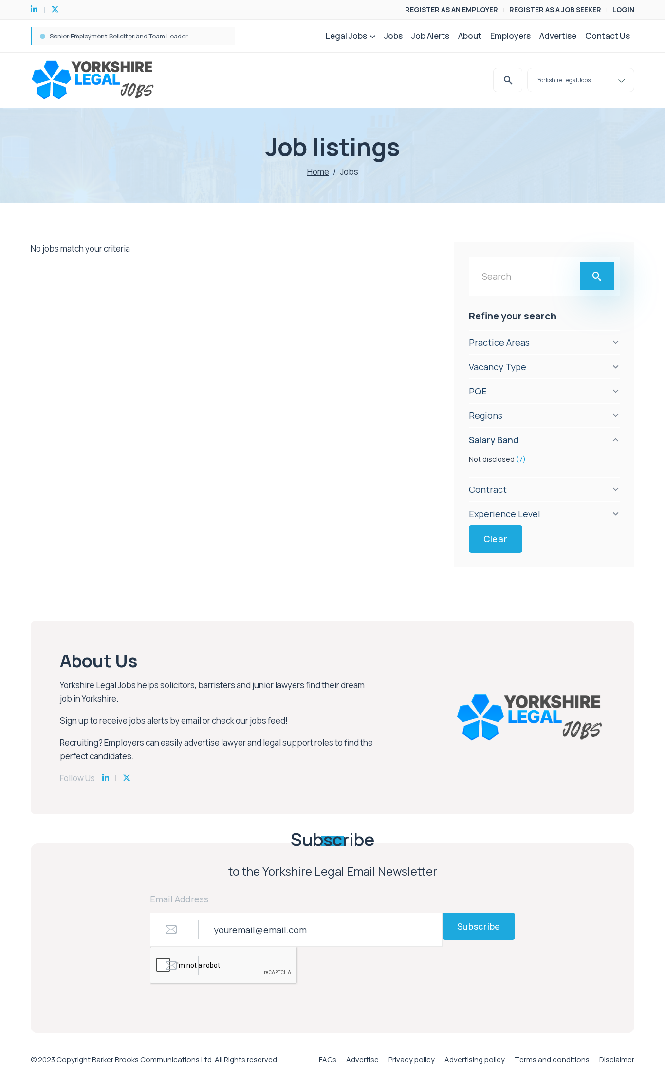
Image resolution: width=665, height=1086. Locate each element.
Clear (495, 538)
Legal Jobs (346, 35)
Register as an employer (451, 9)
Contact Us (607, 35)
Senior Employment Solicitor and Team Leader (119, 36)
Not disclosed (497, 459)
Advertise (557, 35)
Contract (488, 489)
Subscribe (478, 926)
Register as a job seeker (555, 9)
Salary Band (493, 440)
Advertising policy (474, 1059)
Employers (510, 35)
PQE (478, 391)
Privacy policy (411, 1059)
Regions (485, 415)
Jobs (393, 35)
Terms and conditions (552, 1059)
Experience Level (504, 514)
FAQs (327, 1059)
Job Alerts (430, 35)
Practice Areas (499, 342)
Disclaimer (616, 1059)
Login (623, 9)
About (469, 35)
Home (318, 171)
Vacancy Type (497, 367)
